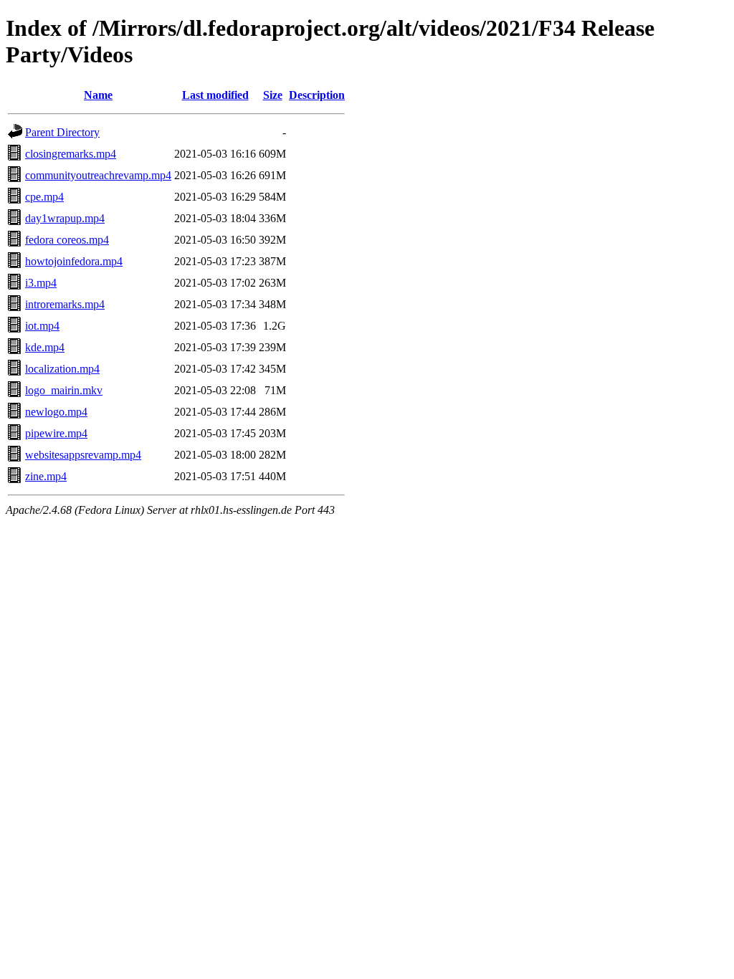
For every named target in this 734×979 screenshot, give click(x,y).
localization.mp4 (62, 369)
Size (272, 95)
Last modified (215, 95)
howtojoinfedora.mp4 (74, 261)
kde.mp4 (45, 347)
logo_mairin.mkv (64, 390)
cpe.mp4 (44, 197)
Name (98, 95)
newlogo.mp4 (56, 412)
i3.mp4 (41, 283)
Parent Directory (62, 132)
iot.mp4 (42, 326)
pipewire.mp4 (56, 433)
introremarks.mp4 (65, 304)
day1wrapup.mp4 (65, 218)
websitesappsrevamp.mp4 (83, 455)
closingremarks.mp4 (70, 154)
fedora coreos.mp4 (67, 240)
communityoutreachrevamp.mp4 (98, 175)
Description (317, 95)
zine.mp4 (46, 476)
